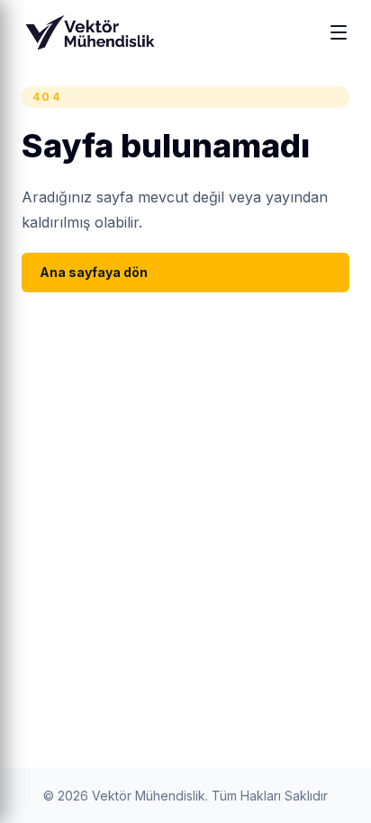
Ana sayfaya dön (94, 272)
